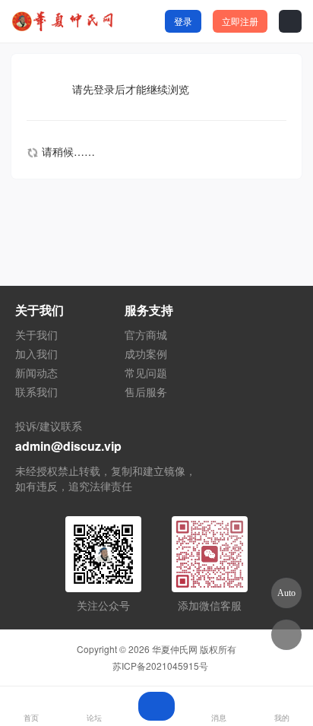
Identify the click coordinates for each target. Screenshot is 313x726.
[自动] (286, 593)
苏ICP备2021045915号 (160, 665)
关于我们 (36, 334)
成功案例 (146, 353)
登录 (183, 20)
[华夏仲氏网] (64, 21)
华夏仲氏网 (175, 648)
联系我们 (36, 391)
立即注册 (240, 20)
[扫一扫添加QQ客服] (286, 635)
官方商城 (146, 334)
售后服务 (146, 391)
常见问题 (146, 372)
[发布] (156, 706)
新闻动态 (36, 372)
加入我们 (36, 353)
